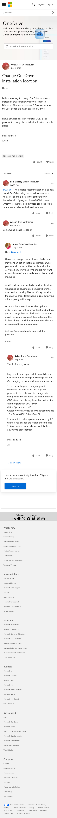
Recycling (43, 810)
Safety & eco (32, 810)
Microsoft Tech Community (13, 736)
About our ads (8, 813)
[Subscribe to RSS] (38, 518)
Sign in (15, 485)
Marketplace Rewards (11, 745)
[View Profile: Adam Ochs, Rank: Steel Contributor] (8, 246)
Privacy (31, 807)
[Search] (33, 4)
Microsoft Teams (9, 694)
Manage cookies (43, 807)
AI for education (9, 657)
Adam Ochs (18, 244)
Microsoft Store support (12, 588)
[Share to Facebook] (18, 518)
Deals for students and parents (14, 653)
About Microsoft (9, 768)
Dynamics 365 (8, 680)
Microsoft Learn (9, 726)
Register (41, 4)
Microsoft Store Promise (12, 606)
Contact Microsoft (19, 807)
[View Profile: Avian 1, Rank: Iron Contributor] (6, 66)
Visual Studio (8, 750)
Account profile (9, 578)
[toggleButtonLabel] (53, 12)
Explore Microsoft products (13, 560)
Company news (9, 773)
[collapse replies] (28, 179)
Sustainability (8, 796)
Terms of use (8, 810)
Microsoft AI (8, 671)
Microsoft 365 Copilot (11, 699)
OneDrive (8, 12)
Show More (15, 462)
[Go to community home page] (10, 4)
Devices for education (11, 629)
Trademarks (20, 810)
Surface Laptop (9, 537)
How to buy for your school (13, 643)
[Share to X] (23, 518)
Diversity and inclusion (12, 787)
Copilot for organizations (12, 546)
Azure (6, 717)
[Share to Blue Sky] (33, 518)
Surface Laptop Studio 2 (12, 541)
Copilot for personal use (12, 551)
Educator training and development (16, 648)
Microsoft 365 (8, 685)
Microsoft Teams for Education (14, 634)
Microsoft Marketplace (12, 741)
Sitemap (6, 807)
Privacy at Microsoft (11, 777)
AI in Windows (9, 555)
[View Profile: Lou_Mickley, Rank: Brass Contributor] (6, 183)
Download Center (10, 583)
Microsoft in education (11, 625)
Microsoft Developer (11, 722)
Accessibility (8, 791)
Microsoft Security (10, 675)
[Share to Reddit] (28, 518)
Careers (6, 763)
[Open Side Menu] (4, 4)
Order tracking (9, 597)
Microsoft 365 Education (12, 639)
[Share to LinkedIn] (14, 518)
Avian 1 (14, 64)
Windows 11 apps (10, 565)
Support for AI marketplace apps (15, 731)
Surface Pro (8, 532)
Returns (6, 592)
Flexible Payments (10, 611)
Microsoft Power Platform (12, 690)
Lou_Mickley (16, 181)
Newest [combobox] (48, 173)
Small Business (9, 704)
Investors (7, 782)
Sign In (50, 4)
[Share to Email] (43, 518)
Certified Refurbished (11, 602)
